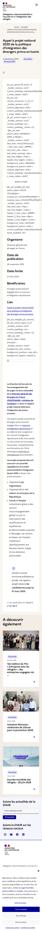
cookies (19, 891)
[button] (38, 871)
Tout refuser (21, 916)
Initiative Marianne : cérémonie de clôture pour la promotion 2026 (20, 727)
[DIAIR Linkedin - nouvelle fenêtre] (23, 835)
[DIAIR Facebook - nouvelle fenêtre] (17, 835)
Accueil (16, 27)
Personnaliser (21, 922)
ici (14, 606)
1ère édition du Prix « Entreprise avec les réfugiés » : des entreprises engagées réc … (20, 669)
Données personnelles (27, 928)
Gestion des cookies (12, 928)
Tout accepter (21, 909)
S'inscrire (9, 817)
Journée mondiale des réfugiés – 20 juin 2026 (19, 781)
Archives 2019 (9, 62)
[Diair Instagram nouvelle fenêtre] (5, 835)
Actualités (24, 27)
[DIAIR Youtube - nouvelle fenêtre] (11, 835)
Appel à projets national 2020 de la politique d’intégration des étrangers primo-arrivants (20, 311)
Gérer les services (20, 903)
